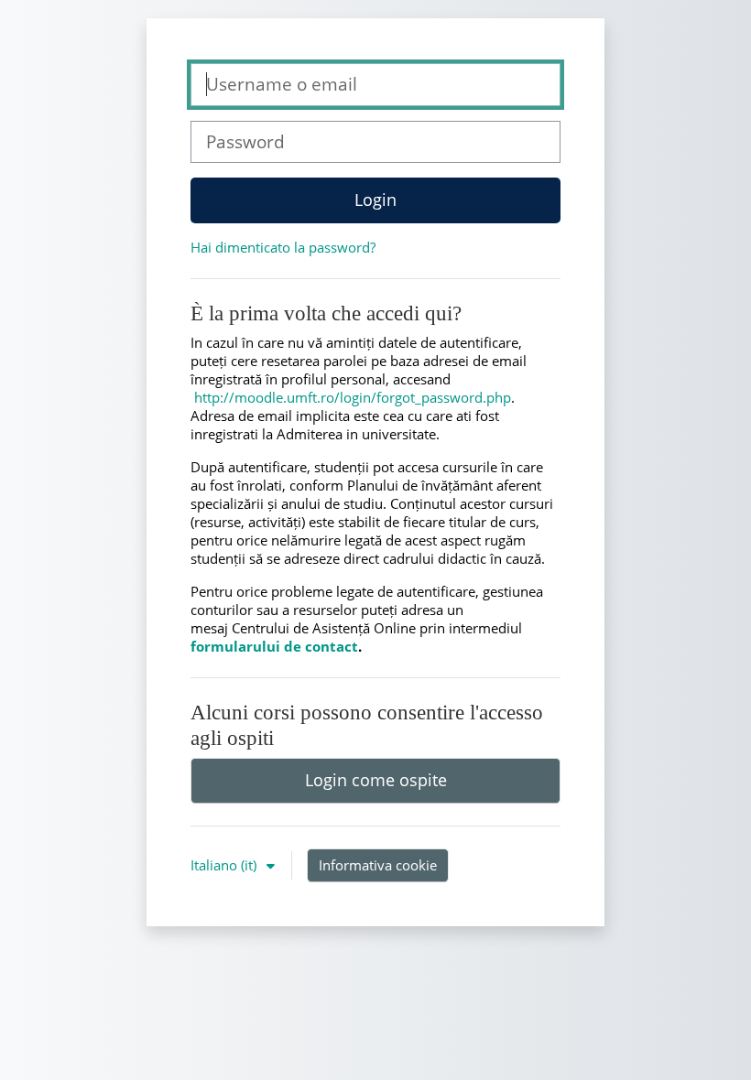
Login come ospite (376, 780)
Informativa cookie (378, 865)
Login (375, 200)
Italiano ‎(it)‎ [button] (225, 865)
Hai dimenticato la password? (283, 247)
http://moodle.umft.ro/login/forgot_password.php (352, 397)
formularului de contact (274, 646)
